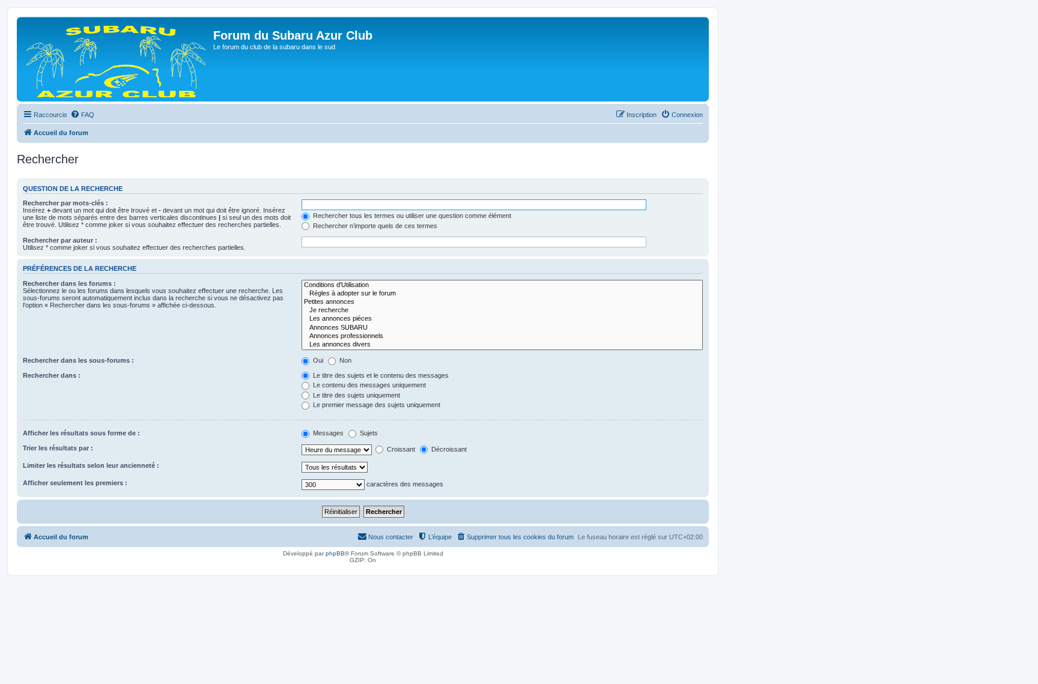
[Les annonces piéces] (502, 319)
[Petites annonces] (502, 302)
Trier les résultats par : (58, 448)
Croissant (400, 449)
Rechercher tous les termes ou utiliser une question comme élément (411, 215)
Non (344, 360)
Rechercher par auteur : (60, 240)
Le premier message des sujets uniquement (375, 404)
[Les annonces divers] (502, 344)
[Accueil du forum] (116, 59)
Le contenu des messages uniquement (368, 385)
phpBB (335, 553)
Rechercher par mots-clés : (65, 203)
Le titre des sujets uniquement (355, 395)
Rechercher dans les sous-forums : (78, 360)
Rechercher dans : (51, 375)
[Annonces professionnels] (502, 336)
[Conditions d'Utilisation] (502, 285)
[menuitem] (82, 114)
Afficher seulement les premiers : (75, 482)
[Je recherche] (502, 310)
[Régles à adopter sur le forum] (502, 293)
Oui (317, 360)
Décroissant (448, 449)
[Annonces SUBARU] (502, 328)
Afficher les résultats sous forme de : (81, 433)
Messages (327, 433)
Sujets (368, 433)
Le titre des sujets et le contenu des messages (380, 375)
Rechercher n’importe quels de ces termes (374, 225)
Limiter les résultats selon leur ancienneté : (91, 465)
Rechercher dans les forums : (69, 283)
